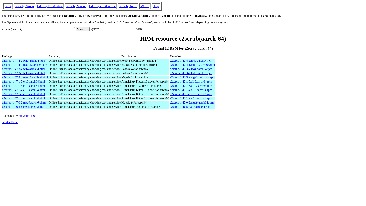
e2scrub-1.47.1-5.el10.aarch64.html (23, 81)
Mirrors (144, 6)
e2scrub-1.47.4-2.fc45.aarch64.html (23, 60)
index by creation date (102, 6)
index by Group (24, 6)
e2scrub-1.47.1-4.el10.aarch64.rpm (191, 90)
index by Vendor (76, 6)
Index (8, 6)
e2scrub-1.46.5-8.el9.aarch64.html (22, 106)
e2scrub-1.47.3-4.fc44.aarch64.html (23, 69)
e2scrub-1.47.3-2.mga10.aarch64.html (25, 77)
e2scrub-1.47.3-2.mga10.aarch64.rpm (192, 77)
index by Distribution (50, 6)
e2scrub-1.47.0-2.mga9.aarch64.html (24, 102)
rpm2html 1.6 (26, 115)
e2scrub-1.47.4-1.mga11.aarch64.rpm (192, 64)
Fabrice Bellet (10, 122)
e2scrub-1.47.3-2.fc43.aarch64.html (23, 73)
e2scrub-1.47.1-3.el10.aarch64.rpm (191, 94)
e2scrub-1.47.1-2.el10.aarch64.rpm (191, 98)
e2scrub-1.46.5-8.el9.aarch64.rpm (190, 106)
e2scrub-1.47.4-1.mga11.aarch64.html (25, 64)
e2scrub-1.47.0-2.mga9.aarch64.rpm (192, 102)
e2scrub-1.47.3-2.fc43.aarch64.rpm (191, 73)
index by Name (128, 6)
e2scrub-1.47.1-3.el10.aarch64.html (23, 94)
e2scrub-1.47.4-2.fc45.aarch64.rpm (191, 60)
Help (156, 6)
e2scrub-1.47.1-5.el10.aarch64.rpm (191, 81)
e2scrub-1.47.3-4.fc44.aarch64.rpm (191, 69)
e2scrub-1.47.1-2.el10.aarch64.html (23, 98)
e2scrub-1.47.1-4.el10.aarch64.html (23, 90)
